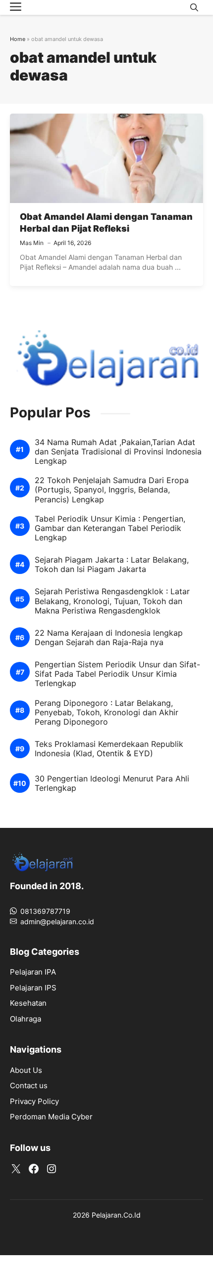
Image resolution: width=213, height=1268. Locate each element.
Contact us (29, 1085)
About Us (26, 1070)
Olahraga (25, 1018)
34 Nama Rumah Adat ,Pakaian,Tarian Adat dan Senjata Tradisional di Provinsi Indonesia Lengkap (118, 452)
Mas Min (32, 242)
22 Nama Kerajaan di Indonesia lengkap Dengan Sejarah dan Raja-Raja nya (109, 637)
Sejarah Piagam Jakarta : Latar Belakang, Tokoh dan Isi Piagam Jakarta (112, 564)
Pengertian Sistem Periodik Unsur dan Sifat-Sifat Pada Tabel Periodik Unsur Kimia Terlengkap (117, 674)
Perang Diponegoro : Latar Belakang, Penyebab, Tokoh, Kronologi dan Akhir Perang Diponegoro (106, 712)
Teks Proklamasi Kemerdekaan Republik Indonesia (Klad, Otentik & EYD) (109, 748)
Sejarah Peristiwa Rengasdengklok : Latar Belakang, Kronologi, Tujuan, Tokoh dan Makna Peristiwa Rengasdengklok (112, 601)
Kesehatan (28, 1003)
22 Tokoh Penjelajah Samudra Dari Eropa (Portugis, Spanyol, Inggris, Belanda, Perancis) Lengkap (112, 490)
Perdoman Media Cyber (51, 1116)
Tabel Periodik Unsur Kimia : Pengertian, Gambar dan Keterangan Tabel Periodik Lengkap (110, 528)
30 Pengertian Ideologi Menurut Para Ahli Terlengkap (112, 783)
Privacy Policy (34, 1101)
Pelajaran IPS (33, 987)
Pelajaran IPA (33, 972)
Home (17, 39)
